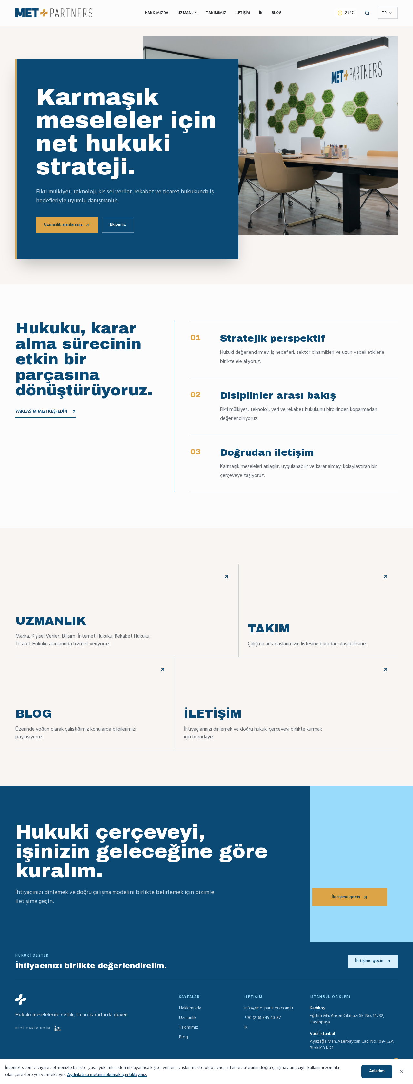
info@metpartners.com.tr (268, 1008)
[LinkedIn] (57, 1028)
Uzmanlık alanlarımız (63, 224)
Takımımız (216, 13)
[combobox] (388, 13)
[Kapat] (401, 1071)
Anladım (377, 1071)
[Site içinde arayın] (367, 12)
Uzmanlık (187, 13)
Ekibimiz (118, 224)
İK (261, 13)
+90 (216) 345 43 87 (262, 1018)
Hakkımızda (156, 13)
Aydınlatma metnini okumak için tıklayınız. (107, 1075)
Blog (277, 13)
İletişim (242, 13)
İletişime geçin (346, 897)
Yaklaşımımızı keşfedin (41, 411)
